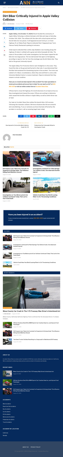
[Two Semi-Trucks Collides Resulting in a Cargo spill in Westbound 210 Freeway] (7, 342)
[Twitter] (4, 42)
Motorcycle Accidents (9, 11)
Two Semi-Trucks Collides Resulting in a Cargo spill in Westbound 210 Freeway (35, 339)
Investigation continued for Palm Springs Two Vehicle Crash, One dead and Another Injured (46, 170)
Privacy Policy (35, 447)
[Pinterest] (4, 50)
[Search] (58, 3)
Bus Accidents (6, 409)
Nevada (5, 435)
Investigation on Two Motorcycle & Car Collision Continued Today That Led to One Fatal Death (15, 196)
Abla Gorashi (7, 313)
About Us (26, 447)
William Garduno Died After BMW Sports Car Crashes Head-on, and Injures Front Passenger (36, 323)
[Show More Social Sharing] (40, 28)
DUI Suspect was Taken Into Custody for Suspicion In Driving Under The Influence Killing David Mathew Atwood (16, 170)
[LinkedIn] (4, 46)
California (5, 433)
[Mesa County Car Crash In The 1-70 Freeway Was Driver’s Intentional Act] (31, 292)
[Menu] (5, 3)
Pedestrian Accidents (8, 419)
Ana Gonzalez (11, 23)
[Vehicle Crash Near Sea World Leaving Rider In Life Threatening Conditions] (46, 185)
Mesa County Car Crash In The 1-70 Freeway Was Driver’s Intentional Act (31, 311)
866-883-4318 (38, 218)
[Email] (4, 54)
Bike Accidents (7, 403)
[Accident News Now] (31, 2)
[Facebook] (4, 38)
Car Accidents (7, 307)
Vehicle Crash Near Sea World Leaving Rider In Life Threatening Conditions (45, 196)
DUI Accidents (6, 414)
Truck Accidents (7, 422)
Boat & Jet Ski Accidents (9, 406)
